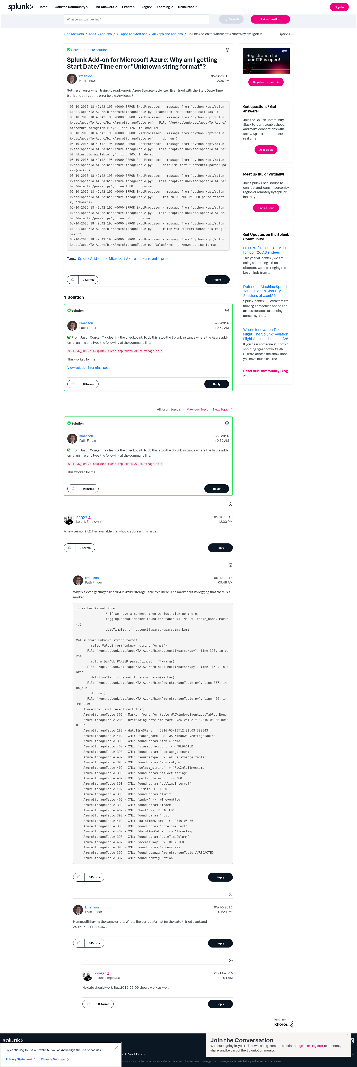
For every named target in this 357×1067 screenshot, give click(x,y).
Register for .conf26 (266, 82)
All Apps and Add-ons (132, 34)
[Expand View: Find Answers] (116, 6)
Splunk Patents (136, 1054)
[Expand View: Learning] (172, 6)
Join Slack (266, 149)
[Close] (116, 1048)
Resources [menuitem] (186, 7)
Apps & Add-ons (100, 34)
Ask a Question (270, 19)
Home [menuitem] (42, 7)
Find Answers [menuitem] (104, 7)
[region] (60, 1054)
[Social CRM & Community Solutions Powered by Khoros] (284, 1023)
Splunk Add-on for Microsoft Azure (107, 258)
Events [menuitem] (127, 7)
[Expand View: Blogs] (150, 6)
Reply (217, 279)
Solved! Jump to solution (89, 50)
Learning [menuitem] (163, 7)
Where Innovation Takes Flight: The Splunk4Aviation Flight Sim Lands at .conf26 (265, 334)
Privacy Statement (19, 1059)
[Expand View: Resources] (196, 6)
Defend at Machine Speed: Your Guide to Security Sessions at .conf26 (265, 291)
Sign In (339, 7)
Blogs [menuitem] (144, 7)
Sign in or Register (309, 1046)
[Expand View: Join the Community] (87, 6)
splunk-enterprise (154, 258)
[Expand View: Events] (134, 6)
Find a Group (266, 208)
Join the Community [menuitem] (70, 7)
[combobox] (154, 19)
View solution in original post (88, 367)
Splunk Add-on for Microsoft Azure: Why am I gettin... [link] (226, 34)
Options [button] (283, 34)
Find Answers (74, 34)
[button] (227, 50)
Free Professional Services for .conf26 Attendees (265, 249)
